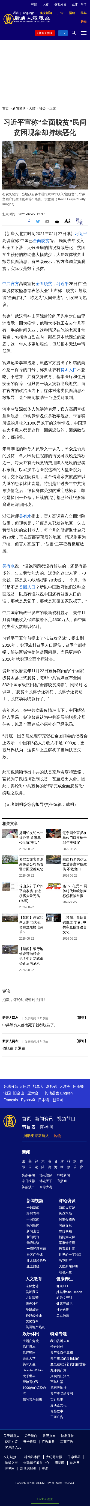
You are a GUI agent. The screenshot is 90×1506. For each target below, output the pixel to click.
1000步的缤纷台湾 (34, 1390)
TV (64, 33)
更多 (45, 1468)
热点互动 (65, 1213)
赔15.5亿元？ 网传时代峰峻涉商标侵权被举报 (75, 891)
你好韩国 (29, 1352)
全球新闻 (33, 1208)
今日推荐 (28, 1181)
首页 (5, 108)
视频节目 (66, 1118)
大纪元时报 (54, 1457)
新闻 (26, 1152)
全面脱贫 (41, 240)
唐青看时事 (67, 1248)
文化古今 (32, 1321)
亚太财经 (33, 1266)
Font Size (67, 221)
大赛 (46, 4)
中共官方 (10, 283)
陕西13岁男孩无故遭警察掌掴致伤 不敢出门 (75, 864)
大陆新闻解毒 (68, 1266)
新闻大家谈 (67, 1208)
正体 (75, 4)
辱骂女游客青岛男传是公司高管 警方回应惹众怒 (31, 864)
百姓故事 (56, 1399)
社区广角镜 (35, 1255)
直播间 (46, 1127)
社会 (42, 108)
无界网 (10, 1468)
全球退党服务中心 (36, 1463)
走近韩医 (62, 1315)
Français (10, 1100)
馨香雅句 (32, 1303)
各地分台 (60, 4)
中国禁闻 (33, 1219)
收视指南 (49, 1436)
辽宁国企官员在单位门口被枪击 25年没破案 (75, 837)
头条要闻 (28, 1175)
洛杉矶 (51, 1086)
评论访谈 (67, 1200)
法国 (7, 1093)
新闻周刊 (33, 1237)
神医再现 (62, 1309)
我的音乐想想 (32, 1399)
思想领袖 (65, 1231)
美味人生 (29, 1364)
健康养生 (64, 1279)
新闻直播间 (46, 33)
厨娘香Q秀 (30, 1382)
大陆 (32, 108)
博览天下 (45, 1181)
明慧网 (59, 1463)
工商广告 (56, 1417)
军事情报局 (67, 1243)
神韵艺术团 (32, 1457)
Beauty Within (33, 1370)
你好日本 (29, 1347)
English (66, 1093)
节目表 (29, 1127)
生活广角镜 (31, 1341)
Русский (28, 1100)
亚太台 (33, 1093)
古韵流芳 (32, 1298)
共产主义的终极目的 (64, 1358)
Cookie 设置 (45, 1499)
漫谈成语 (32, 1309)
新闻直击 (33, 1231)
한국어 (57, 1100)
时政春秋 (65, 1225)
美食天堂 (29, 1358)
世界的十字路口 (70, 1255)
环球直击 (33, 1213)
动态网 (75, 1463)
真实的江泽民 (60, 1376)
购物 (57, 1136)
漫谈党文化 (58, 1405)
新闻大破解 (67, 1237)
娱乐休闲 (31, 1333)
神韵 (34, 4)
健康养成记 (64, 1303)
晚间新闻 (33, 1225)
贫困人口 (68, 369)
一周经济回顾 (36, 1248)
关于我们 (30, 1436)
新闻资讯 (18, 108)
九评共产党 (58, 1370)
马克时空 (65, 1260)
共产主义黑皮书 (61, 1393)
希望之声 (11, 1463)
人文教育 (34, 1279)
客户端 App (13, 1447)
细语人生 (65, 1272)
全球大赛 (45, 1187)
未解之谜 (32, 1286)
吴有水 (25, 516)
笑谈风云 (32, 1292)
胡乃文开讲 (64, 1298)
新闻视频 (35, 1200)
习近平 (81, 233)
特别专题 (58, 1333)
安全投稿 (29, 1441)
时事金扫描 (67, 1219)
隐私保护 (67, 1436)
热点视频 (45, 1175)
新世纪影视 (28, 1468)
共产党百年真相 (61, 1352)
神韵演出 (28, 1187)
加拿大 (38, 1086)
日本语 (43, 1100)
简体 (84, 4)
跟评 (81, 1018)
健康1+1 (62, 1286)
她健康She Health (69, 1292)
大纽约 (24, 1086)
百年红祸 (56, 1382)
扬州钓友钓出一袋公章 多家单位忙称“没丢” (31, 837)
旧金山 (18, 1093)
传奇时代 (56, 1347)
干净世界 (74, 1457)
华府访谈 (33, 1243)
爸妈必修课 (34, 1315)
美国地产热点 (35, 1327)
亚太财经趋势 (36, 1260)
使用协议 (11, 1441)
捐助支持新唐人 (36, 1136)
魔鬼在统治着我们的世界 (68, 1364)
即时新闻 (63, 1175)
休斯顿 (78, 1086)
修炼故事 (56, 1411)
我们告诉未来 (60, 1341)
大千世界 (29, 1376)
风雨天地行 (58, 1388)
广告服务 (48, 1441)
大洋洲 (64, 1086)
